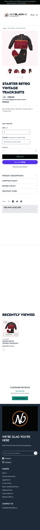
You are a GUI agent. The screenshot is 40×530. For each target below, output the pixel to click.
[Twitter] (17, 201)
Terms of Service (7, 493)
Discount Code (9, 191)
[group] (10, 71)
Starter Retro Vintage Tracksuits (10, 342)
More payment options (20, 166)
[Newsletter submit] (35, 453)
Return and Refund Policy (10, 487)
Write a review (20, 398)
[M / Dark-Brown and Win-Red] (3, 349)
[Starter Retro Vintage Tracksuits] (10, 328)
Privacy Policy (6, 483)
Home (4, 28)
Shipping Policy (9, 181)
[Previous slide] (18, 77)
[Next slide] (21, 77)
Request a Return (7, 497)
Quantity (5, 147)
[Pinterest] (21, 201)
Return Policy (9, 186)
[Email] (9, 201)
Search (4, 473)
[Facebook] (13, 201)
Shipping (11, 99)
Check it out (29, 3)
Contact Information (9, 476)
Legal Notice (6, 480)
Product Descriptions (12, 176)
